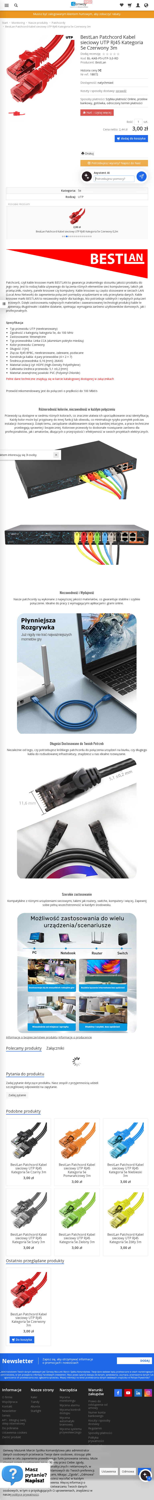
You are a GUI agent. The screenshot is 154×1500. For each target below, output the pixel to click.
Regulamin (95, 1428)
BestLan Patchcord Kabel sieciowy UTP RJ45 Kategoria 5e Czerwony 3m (28, 1319)
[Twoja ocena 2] (107, 54)
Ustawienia (109, 1471)
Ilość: (130, 122)
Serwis (6, 1415)
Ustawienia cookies (14, 1432)
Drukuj (89, 153)
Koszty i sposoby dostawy (99, 1422)
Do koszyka (24, 1339)
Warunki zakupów (96, 1391)
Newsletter (9, 1411)
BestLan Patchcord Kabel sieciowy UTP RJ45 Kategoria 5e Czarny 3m (28, 1168)
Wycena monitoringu (67, 1398)
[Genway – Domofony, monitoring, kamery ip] (78, 4)
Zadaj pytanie (17, 1095)
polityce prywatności (25, 1494)
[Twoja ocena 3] (111, 54)
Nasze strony (42, 1389)
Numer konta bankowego (96, 1414)
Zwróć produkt (11, 1437)
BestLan (100, 62)
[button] (63, 236)
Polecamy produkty (24, 1048)
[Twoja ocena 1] (103, 54)
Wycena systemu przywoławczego (71, 1430)
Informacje (11, 1389)
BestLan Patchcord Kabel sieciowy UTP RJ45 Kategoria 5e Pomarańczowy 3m (77, 1170)
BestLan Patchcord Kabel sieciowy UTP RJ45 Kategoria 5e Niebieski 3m (125, 1170)
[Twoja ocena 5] (118, 54)
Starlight (36, 1411)
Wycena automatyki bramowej (67, 1421)
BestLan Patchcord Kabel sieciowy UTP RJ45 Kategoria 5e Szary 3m (28, 1238)
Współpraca (9, 1402)
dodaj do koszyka (133, 138)
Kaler (34, 1397)
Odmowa (128, 1471)
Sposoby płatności (100, 1433)
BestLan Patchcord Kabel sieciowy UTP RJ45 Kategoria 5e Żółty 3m (125, 1238)
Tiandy (35, 1402)
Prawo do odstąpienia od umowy (97, 1404)
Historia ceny (89, 70)
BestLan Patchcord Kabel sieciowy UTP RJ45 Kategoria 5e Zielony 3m (77, 1238)
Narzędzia (68, 1389)
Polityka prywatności (96, 1439)
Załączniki (55, 1048)
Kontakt (7, 1406)
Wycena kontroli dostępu (70, 1411)
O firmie (7, 1397)
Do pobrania (10, 1428)
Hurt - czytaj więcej (98, 112)
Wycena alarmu (70, 1405)
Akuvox (35, 1406)
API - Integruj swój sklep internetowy (14, 1421)
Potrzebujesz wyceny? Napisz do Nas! (116, 163)
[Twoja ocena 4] (114, 54)
